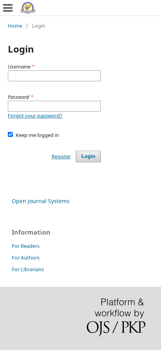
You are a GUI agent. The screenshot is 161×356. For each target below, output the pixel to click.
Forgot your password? (35, 115)
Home (15, 25)
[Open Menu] (8, 8)
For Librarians (28, 269)
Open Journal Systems (41, 201)
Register (61, 156)
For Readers (25, 245)
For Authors (25, 257)
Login (88, 156)
